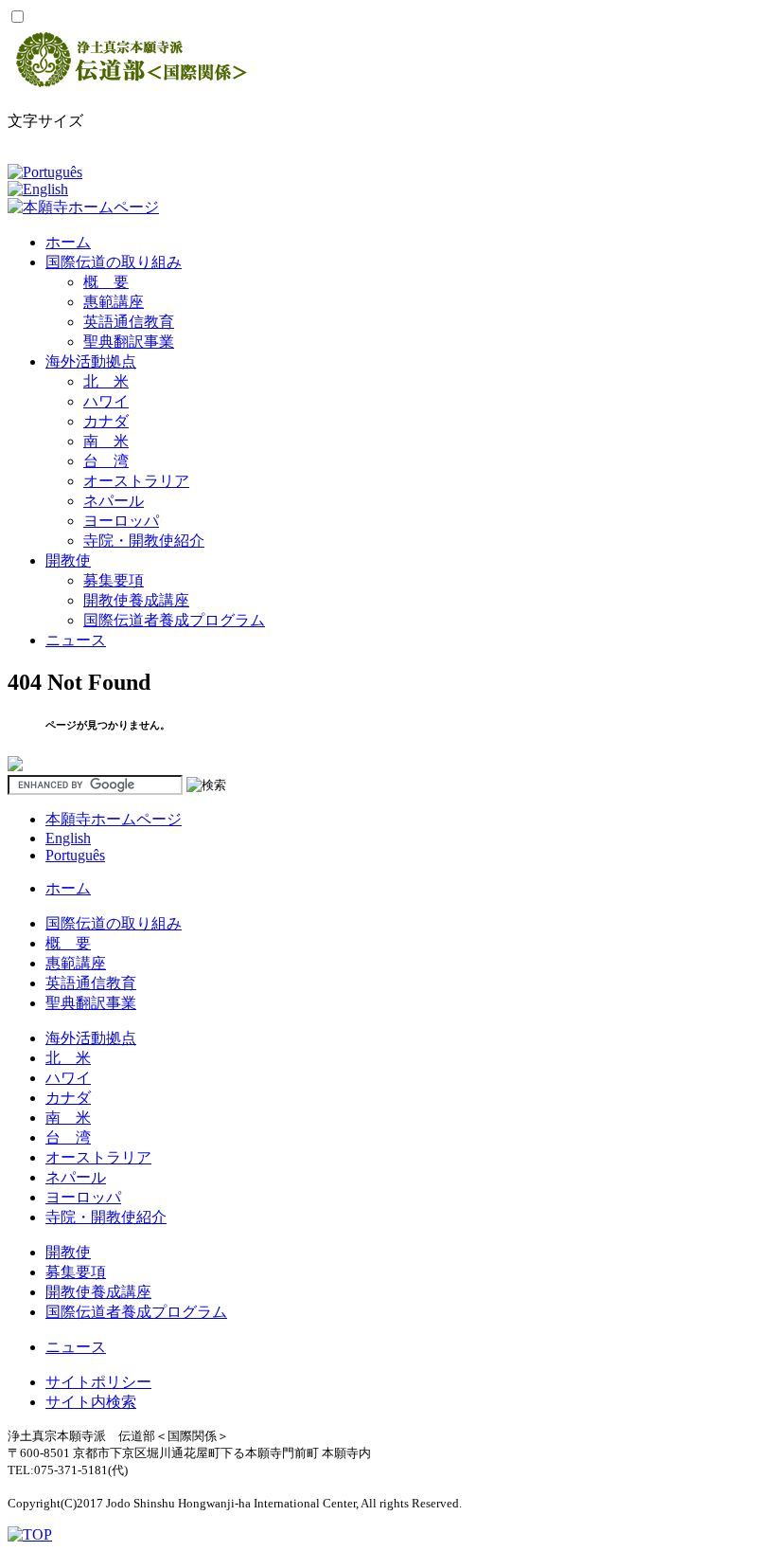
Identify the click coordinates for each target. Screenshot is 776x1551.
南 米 (106, 441)
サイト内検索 (90, 1402)
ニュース (75, 640)
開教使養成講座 (136, 600)
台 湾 (106, 461)
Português (75, 855)
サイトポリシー (98, 1382)
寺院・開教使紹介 (143, 540)
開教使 (68, 560)
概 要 (106, 282)
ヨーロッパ (121, 521)
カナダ (106, 421)
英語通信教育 (128, 322)
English (68, 838)
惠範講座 (113, 302)
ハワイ (106, 401)
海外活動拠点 (90, 361)
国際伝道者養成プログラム (174, 620)
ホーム (68, 242)
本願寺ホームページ (113, 819)
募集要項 (113, 580)
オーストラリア (136, 481)
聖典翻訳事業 (128, 342)
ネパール (113, 501)
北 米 (106, 381)
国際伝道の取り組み (113, 262)
